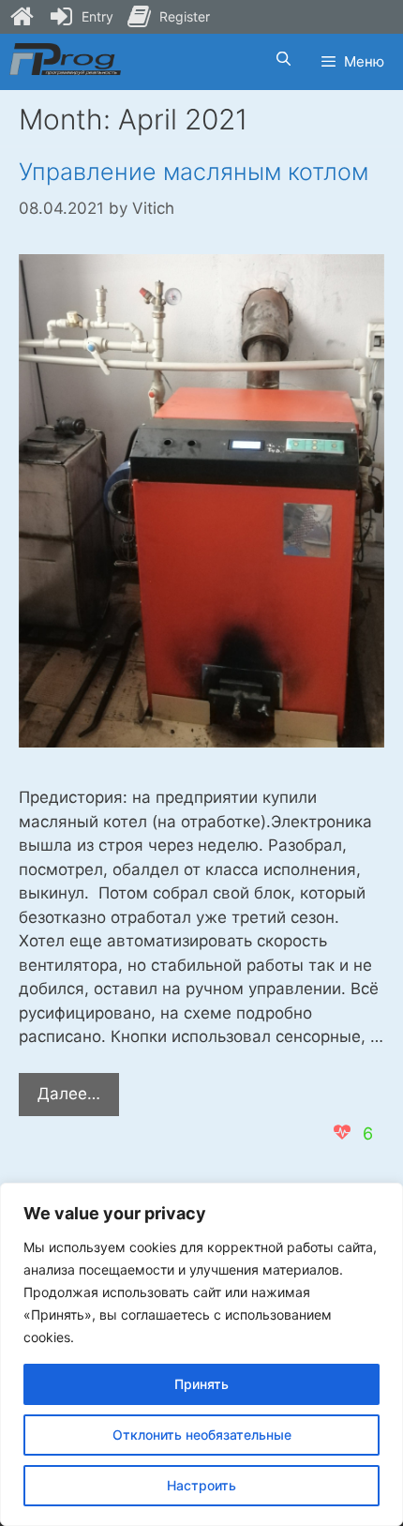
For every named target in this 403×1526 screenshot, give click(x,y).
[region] (201, 1354)
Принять (201, 1384)
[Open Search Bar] (282, 59)
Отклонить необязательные (201, 1435)
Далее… (78, 1099)
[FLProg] (65, 59)
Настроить (201, 1485)
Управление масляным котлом (193, 172)
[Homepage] (21, 17)
